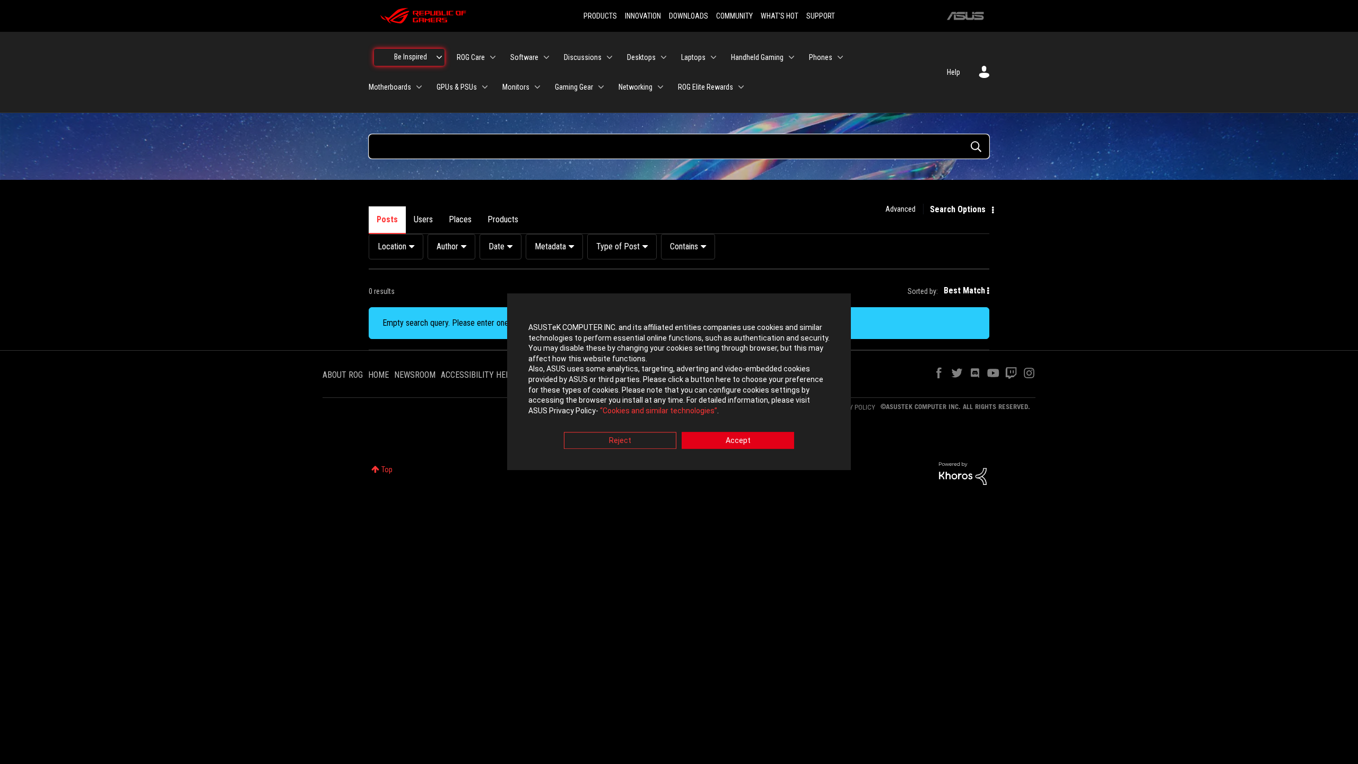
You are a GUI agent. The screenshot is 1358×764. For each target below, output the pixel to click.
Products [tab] (503, 219)
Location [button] (392, 246)
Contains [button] (684, 246)
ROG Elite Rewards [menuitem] (705, 87)
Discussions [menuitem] (583, 57)
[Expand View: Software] (546, 57)
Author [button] (447, 246)
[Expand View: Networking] (660, 87)
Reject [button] (620, 441)
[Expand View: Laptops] (713, 57)
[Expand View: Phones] (840, 57)
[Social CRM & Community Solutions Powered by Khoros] (963, 472)
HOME (378, 375)
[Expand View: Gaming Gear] (601, 87)
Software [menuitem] (524, 57)
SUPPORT (820, 16)
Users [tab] (423, 219)
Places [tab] (460, 219)
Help (953, 72)
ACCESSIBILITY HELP (478, 375)
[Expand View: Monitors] (537, 87)
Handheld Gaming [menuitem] (757, 57)
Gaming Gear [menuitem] (574, 87)
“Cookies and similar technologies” (658, 410)
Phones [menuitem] (820, 57)
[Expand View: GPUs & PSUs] (485, 87)
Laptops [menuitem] (693, 57)
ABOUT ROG (343, 375)
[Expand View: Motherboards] (419, 87)
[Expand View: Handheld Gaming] (791, 57)
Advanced (900, 209)
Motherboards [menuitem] (390, 87)
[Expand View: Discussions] (609, 57)
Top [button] (387, 469)
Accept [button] (738, 441)
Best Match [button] (964, 290)
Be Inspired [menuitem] (410, 57)
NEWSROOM (415, 375)
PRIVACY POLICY (852, 407)
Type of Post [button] (618, 246)
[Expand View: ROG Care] (493, 57)
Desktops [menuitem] (641, 57)
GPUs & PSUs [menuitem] (457, 87)
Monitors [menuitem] (515, 87)
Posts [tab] (387, 219)
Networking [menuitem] (635, 87)
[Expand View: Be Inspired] (439, 57)
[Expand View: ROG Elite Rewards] (741, 87)
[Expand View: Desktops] (663, 57)
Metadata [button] (550, 246)
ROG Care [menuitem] (471, 57)
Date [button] (496, 246)
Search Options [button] (958, 209)
